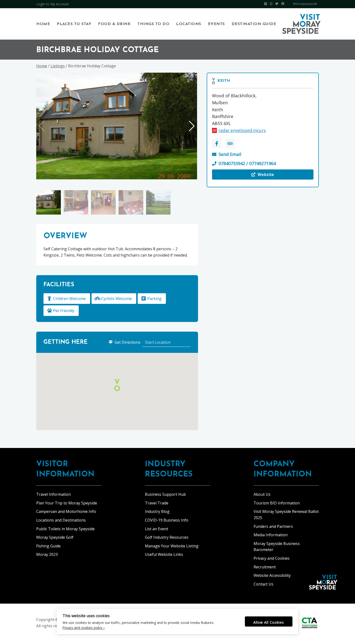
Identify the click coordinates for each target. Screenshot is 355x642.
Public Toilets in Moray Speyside (65, 528)
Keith (223, 81)
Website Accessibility (272, 575)
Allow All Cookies (268, 622)
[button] (191, 126)
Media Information (271, 534)
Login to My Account (52, 4)
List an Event (156, 528)
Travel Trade (156, 503)
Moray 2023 (47, 554)
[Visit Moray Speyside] (301, 24)
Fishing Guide (48, 546)
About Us (262, 494)
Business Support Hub (165, 494)
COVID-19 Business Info (166, 520)
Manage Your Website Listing (172, 546)
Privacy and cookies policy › (83, 627)
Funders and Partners (273, 526)
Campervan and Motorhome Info (66, 511)
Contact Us (263, 584)
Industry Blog (157, 511)
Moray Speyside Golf (54, 537)
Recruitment (265, 567)
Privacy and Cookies (272, 558)
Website (248, 176)
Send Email (230, 154)
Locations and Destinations (61, 520)
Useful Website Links (164, 554)
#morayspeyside (305, 4)
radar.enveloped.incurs (242, 130)
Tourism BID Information (277, 503)
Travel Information (53, 494)
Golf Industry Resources (166, 537)
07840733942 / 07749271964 (247, 163)
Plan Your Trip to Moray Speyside (66, 503)
